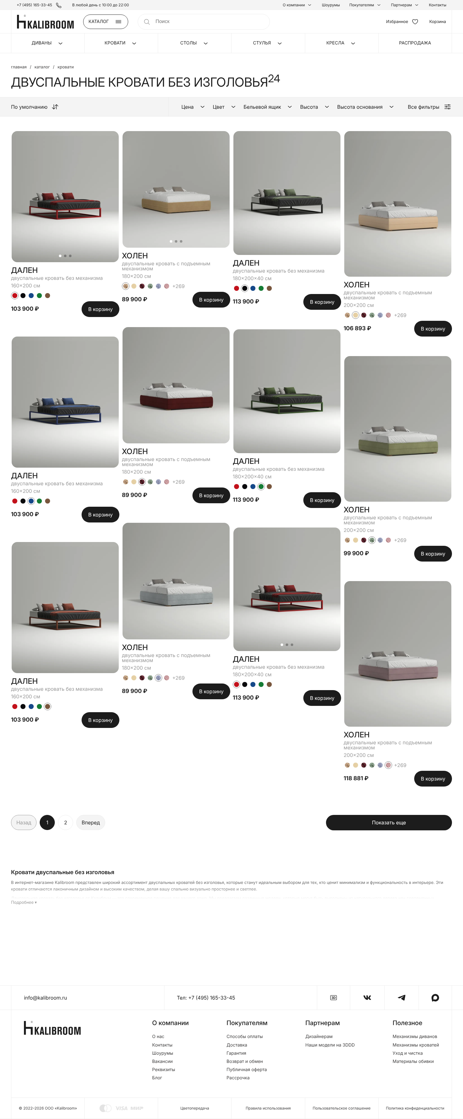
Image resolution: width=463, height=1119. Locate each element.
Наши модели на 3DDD (330, 1045)
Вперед (91, 822)
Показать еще (389, 822)
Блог (157, 1078)
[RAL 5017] (31, 295)
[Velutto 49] (158, 286)
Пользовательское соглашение (342, 1108)
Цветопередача (194, 1108)
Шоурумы (331, 5)
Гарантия (236, 1053)
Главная (19, 67)
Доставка (236, 1045)
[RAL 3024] (14, 295)
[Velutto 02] (125, 286)
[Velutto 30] (150, 286)
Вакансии (162, 1061)
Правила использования (268, 1108)
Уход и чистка (407, 1053)
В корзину (100, 309)
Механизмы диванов (414, 1036)
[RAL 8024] (47, 295)
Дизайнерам (319, 1036)
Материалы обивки (413, 1061)
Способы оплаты (244, 1036)
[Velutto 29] (142, 286)
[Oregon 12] (133, 286)
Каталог (42, 67)
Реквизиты (163, 1069)
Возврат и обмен (244, 1061)
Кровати (66, 67)
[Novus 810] (166, 286)
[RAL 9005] (23, 295)
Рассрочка (237, 1078)
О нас (158, 1036)
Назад (23, 822)
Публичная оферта (246, 1069)
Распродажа (415, 43)
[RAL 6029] (39, 295)
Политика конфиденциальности (415, 1108)
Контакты (437, 5)
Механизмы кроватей (415, 1045)
